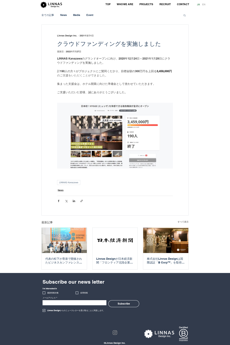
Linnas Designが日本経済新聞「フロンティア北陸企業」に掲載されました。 (114, 260)
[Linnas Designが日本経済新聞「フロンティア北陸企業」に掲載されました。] (115, 240)
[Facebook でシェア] (58, 200)
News (63, 15)
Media (76, 15)
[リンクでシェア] (81, 200)
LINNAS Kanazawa (68, 182)
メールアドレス (50, 298)
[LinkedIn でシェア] (73, 200)
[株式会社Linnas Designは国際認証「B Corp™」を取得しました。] (165, 240)
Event (89, 15)
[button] (184, 15)
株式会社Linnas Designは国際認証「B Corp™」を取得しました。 (165, 260)
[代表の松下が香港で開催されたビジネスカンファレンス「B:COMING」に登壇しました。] (64, 240)
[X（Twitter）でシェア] (66, 200)
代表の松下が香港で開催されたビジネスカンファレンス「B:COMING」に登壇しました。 (63, 260)
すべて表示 (183, 222)
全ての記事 (47, 15)
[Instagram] (115, 333)
